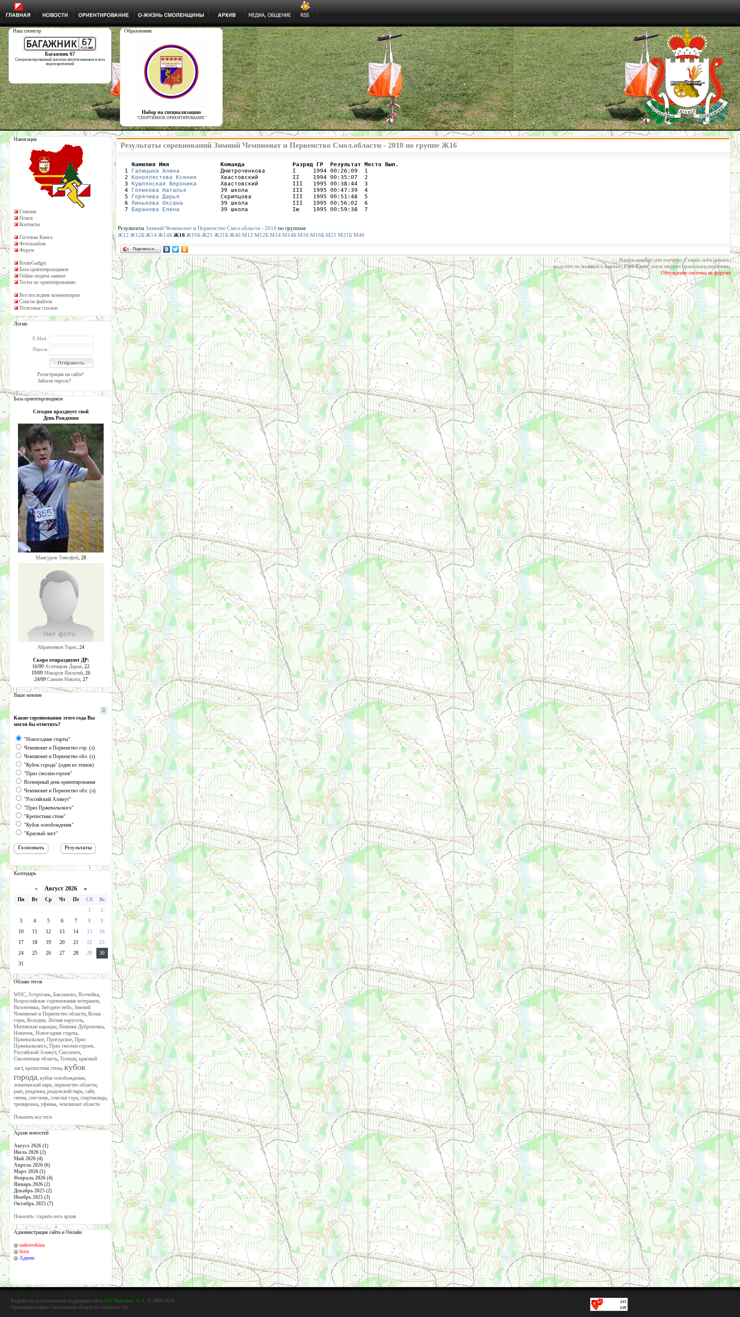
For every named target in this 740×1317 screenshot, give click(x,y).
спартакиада (93, 1098)
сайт (89, 1091)
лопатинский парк (33, 1085)
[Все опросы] (88, 710)
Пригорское (59, 1039)
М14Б (289, 235)
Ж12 (123, 235)
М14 (275, 235)
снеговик (38, 1098)
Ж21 (207, 235)
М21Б (345, 235)
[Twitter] (175, 249)
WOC (20, 994)
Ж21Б (221, 235)
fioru (24, 1251)
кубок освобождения (62, 1078)
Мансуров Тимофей (57, 558)
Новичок (23, 1033)
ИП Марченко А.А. (125, 1301)
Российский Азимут (35, 1052)
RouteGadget (32, 263)
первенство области (75, 1085)
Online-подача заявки (42, 276)
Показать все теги (33, 1117)
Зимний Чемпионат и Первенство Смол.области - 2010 (211, 228)
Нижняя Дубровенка (81, 1027)
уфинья (49, 1104)
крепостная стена (43, 1068)
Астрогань (39, 994)
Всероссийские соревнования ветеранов (56, 1001)
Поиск (26, 218)
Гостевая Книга (35, 237)
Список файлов (35, 302)
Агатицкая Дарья (63, 666)
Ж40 (235, 235)
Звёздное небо (56, 1007)
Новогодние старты (57, 1033)
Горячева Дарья (155, 196)
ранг (18, 1091)
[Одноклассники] (184, 249)
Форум (26, 250)
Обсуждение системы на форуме (696, 273)
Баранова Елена (155, 209)
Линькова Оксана (157, 203)
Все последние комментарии (49, 295)
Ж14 (151, 235)
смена (20, 1098)
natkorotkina (32, 1245)
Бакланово (64, 994)
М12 (247, 235)
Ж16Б (193, 235)
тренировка (26, 1104)
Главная (27, 212)
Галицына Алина (155, 170)
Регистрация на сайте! (60, 374)
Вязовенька (26, 1007)
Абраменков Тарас (57, 647)
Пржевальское (29, 1039)
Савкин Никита (63, 679)
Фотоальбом (32, 244)
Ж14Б (165, 235)
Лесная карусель (65, 1020)
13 (62, 932)
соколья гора (64, 1098)
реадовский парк (65, 1091)
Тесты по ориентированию (47, 282)
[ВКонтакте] (166, 249)
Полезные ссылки (38, 308)
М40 (358, 235)
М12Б (261, 235)
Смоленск (69, 1052)
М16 (303, 235)
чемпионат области (79, 1104)
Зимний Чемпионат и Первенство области (52, 1010)
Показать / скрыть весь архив (45, 1216)
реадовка (35, 1091)
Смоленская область (35, 1059)
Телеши (68, 1059)
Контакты (29, 224)
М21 (331, 235)
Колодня (36, 1020)
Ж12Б (137, 235)
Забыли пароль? (54, 381)
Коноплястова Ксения (164, 177)
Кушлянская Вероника (164, 183)
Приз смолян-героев (71, 1046)
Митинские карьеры (35, 1027)
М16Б (317, 235)
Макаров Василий (63, 673)
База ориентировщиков (44, 269)
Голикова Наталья (158, 190)
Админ (26, 1258)
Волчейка (88, 994)
